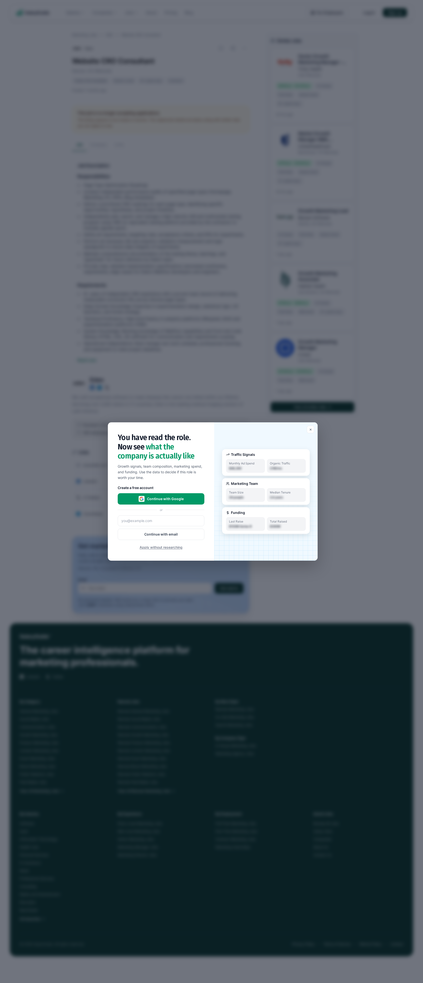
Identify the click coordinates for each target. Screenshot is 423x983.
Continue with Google (165, 499)
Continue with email (161, 534)
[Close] (310, 429)
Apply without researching (161, 547)
